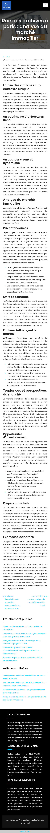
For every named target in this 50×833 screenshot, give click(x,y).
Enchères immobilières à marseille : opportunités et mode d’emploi (12, 602)
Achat (8, 57)
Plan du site (25, 831)
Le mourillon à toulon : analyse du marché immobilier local (36, 600)
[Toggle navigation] (45, 5)
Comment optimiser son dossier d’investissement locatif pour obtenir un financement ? (21, 650)
